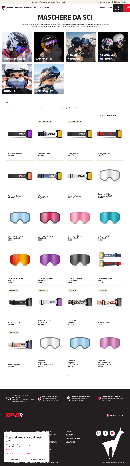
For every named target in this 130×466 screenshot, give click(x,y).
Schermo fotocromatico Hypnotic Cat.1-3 (104, 363)
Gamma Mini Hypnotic (108, 57)
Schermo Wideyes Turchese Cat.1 (15, 237)
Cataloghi (40, 438)
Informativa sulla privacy (50, 463)
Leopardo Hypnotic (72, 321)
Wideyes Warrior (15, 154)
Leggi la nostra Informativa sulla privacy (18, 453)
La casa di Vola (43, 8)
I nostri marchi (30, 8)
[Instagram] (98, 433)
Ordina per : (102, 115)
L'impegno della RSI (73, 438)
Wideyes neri (73, 154)
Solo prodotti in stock (75, 108)
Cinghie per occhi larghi (105, 279)
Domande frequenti (43, 449)
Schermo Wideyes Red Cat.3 (15, 279)
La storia (69, 431)
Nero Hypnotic (14, 322)
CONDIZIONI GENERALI (13, 463)
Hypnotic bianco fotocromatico (44, 321)
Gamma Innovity (9, 89)
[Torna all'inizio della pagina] (126, 463)
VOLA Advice (70, 442)
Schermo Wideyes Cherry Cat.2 (75, 237)
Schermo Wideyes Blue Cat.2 (105, 237)
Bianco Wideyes (74, 196)
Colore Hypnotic (14, 365)
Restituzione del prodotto (46, 435)
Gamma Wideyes (14, 58)
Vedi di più (9, 450)
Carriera (39, 445)
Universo (18, 8)
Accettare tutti (39, 459)
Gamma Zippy (45, 90)
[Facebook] (105, 433)
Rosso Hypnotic (104, 322)
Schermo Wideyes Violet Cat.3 (45, 279)
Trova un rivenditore (103, 2)
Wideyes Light (44, 154)
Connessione (118, 9)
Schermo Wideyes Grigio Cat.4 (75, 279)
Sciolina (9, 431)
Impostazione (15, 459)
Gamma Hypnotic (74, 57)
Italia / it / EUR (120, 2)
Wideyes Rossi (104, 154)
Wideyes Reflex (14, 196)
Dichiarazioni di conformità (46, 442)
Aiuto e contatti (106, 8)
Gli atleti (69, 435)
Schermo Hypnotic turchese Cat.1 (73, 363)
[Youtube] (112, 433)
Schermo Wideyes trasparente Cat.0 (105, 195)
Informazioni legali (30, 463)
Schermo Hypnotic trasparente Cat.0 (45, 363)
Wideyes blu (43, 196)
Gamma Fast (44, 58)
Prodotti (9, 8)
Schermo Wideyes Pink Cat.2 (45, 237)
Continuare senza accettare (14, 435)
